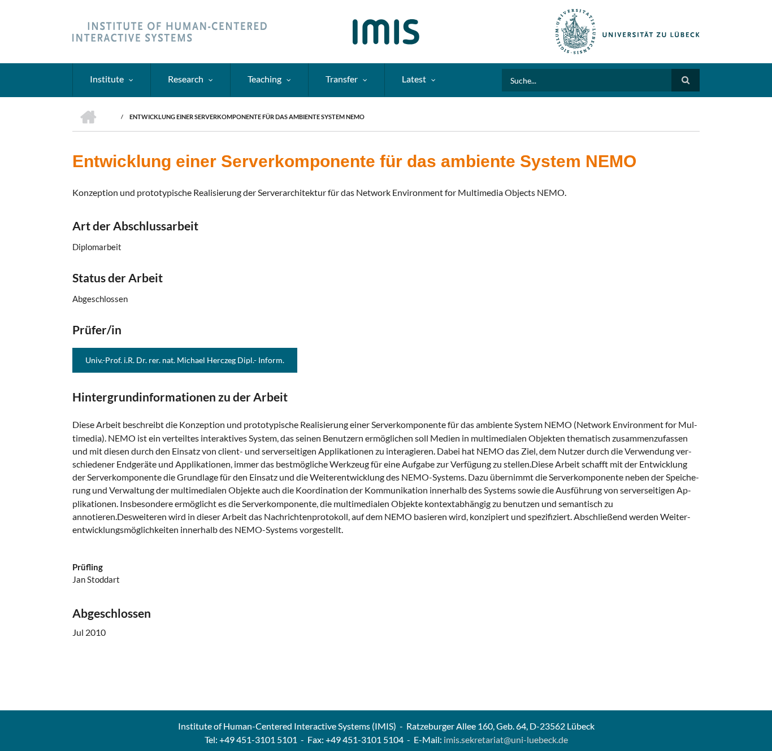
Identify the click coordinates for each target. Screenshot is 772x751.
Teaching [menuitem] (264, 78)
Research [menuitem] (185, 78)
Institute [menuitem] (107, 78)
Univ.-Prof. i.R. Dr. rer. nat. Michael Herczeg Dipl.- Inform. (184, 360)
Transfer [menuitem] (342, 78)
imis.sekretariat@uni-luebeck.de (506, 739)
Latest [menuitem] (414, 78)
